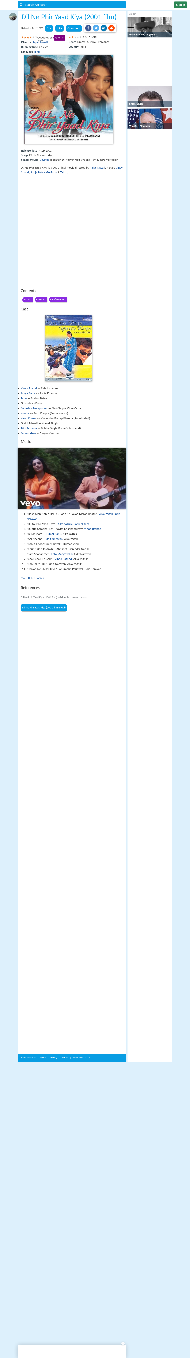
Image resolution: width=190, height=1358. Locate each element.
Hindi (37, 51)
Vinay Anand (29, 345)
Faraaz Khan (28, 390)
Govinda (44, 160)
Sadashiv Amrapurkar (34, 365)
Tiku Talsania (29, 385)
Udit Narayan (54, 495)
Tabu (63, 172)
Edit (49, 28)
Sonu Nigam (81, 480)
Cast (28, 256)
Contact (64, 1013)
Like (59, 28)
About (28, 1013)
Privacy (53, 1013)
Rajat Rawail (40, 42)
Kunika (25, 370)
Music (41, 256)
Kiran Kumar (28, 375)
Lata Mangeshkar (62, 510)
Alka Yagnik (106, 470)
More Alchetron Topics (33, 535)
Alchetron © (81, 1013)
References (58, 256)
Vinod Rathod (92, 485)
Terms (43, 1013)
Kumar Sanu (53, 490)
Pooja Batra (37, 172)
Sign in (180, 4)
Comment (73, 28)
